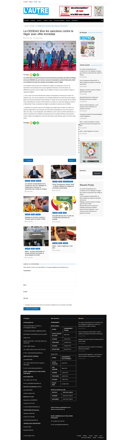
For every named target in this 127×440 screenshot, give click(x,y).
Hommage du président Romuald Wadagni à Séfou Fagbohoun (91, 115)
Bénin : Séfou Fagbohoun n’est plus (89, 131)
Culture (46, 20)
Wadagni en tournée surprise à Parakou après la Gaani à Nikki (90, 90)
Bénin (60, 181)
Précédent (29, 160)
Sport (39, 1)
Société (35, 1)
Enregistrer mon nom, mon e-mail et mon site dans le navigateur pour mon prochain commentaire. (48, 304)
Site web (25, 298)
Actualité (25, 1)
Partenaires (75, 20)
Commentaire (27, 270)
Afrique (41, 38)
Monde (68, 20)
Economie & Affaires (59, 20)
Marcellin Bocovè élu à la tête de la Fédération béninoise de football (63, 217)
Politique (31, 1)
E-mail (25, 291)
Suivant (71, 160)
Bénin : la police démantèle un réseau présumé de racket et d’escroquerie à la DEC (35, 253)
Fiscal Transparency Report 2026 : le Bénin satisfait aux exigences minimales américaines (63, 186)
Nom (25, 285)
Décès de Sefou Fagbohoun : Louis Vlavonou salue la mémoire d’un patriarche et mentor (89, 106)
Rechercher (83, 170)
